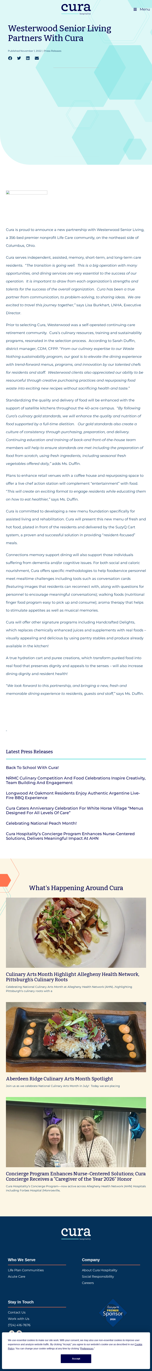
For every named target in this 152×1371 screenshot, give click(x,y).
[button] (10, 58)
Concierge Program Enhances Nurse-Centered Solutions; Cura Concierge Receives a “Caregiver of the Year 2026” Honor (76, 1176)
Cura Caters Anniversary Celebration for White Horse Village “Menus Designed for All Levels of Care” (74, 810)
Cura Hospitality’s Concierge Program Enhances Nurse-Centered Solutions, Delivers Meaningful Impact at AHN (70, 836)
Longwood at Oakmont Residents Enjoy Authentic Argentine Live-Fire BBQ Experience (73, 795)
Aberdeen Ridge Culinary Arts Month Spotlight (59, 1079)
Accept (76, 1358)
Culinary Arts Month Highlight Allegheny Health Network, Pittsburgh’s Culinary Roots (72, 977)
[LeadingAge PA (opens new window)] (113, 1313)
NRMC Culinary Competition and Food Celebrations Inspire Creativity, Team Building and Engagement (76, 780)
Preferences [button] (86, 1348)
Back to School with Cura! (32, 767)
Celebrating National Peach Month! (41, 823)
